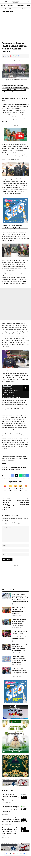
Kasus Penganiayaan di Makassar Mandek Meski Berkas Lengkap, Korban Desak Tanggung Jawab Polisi (9, 831)
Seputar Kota (24, 831)
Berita (10, 11)
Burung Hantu (9, 60)
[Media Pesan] (15, 1)
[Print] (18, 56)
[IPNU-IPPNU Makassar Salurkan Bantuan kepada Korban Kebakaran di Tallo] (6, 622)
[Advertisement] (15, 27)
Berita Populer (10, 590)
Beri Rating (5, 523)
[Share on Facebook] (5, 56)
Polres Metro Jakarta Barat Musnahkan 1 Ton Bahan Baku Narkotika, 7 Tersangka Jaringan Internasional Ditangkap (20, 597)
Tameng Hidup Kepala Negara (11, 469)
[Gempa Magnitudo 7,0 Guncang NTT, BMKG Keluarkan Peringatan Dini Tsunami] (6, 659)
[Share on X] (8, 56)
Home (3, 8)
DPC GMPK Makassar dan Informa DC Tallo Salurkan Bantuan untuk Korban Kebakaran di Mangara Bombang (20, 635)
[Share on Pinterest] (11, 56)
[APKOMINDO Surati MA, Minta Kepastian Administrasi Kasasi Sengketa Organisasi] (6, 647)
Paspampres (21, 467)
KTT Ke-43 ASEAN (11, 467)
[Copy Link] (16, 56)
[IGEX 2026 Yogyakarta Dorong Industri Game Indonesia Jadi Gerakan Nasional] (6, 670)
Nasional (7, 8)
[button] (3, 2)
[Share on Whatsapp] (13, 56)
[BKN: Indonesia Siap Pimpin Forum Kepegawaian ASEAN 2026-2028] (6, 610)
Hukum (23, 827)
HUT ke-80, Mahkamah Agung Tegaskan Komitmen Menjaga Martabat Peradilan (11, 819)
